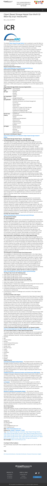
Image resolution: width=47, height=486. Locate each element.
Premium (10, 476)
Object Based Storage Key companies (15, 431)
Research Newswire (32, 454)
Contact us (37, 477)
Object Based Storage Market (33, 431)
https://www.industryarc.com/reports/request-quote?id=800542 (19, 271)
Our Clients (24, 477)
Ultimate (10, 477)
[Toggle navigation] (42, 10)
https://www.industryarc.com (18, 439)
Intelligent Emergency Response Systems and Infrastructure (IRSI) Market (22, 372)
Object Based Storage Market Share (12, 436)
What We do (24, 474)
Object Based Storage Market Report (13, 435)
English (39, 454)
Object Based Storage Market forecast (13, 433)
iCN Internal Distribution (9, 454)
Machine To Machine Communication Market (15, 391)
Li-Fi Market (7, 382)
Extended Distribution (21, 454)
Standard (10, 474)
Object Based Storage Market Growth (32, 433)
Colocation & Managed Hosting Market (13, 361)
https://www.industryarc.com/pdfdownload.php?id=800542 (18, 68)
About (23, 476)
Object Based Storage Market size (30, 436)
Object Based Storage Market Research (32, 435)
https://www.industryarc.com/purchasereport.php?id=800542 (19, 215)
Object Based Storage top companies (28, 438)
